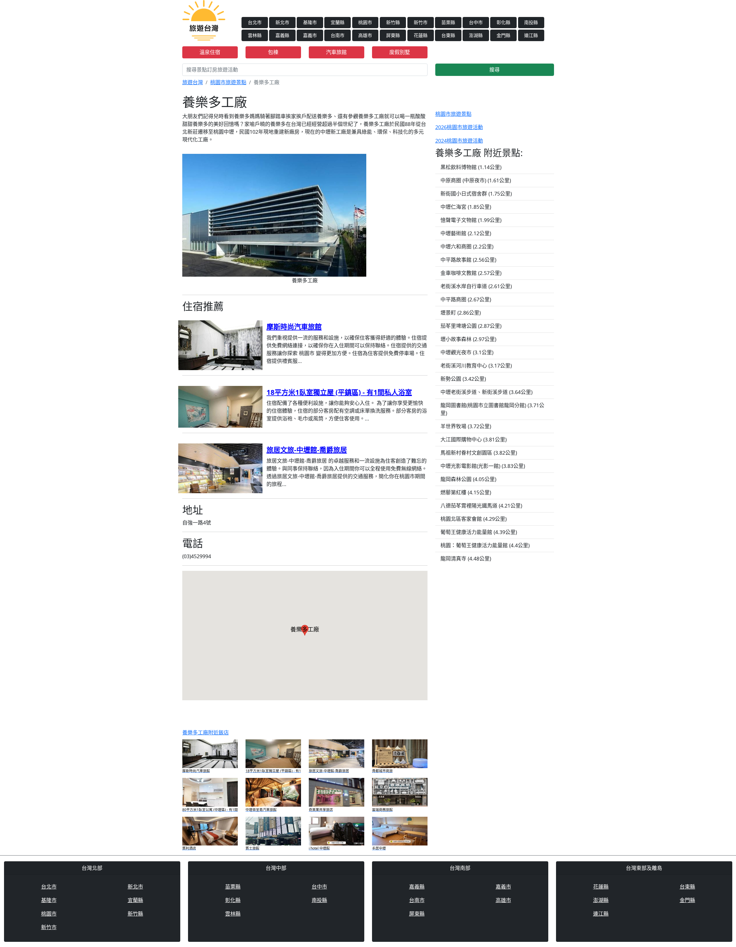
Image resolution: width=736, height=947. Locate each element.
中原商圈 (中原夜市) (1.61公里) (475, 180)
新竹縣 (393, 22)
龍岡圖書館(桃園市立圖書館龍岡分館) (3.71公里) (492, 409)
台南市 (337, 35)
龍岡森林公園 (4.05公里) (468, 479)
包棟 (273, 52)
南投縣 (531, 22)
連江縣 (531, 35)
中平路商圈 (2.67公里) (465, 299)
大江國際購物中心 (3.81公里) (473, 439)
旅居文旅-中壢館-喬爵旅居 (307, 449)
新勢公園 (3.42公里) (463, 378)
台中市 (476, 22)
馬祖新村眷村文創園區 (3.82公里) (478, 452)
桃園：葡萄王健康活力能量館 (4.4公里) (485, 545)
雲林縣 (255, 35)
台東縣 (448, 35)
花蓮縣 (421, 35)
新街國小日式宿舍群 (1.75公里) (476, 193)
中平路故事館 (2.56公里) (468, 259)
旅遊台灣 (192, 82)
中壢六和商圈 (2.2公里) (466, 246)
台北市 (255, 22)
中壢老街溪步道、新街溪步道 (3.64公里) (486, 392)
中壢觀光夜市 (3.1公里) (466, 352)
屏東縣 (393, 35)
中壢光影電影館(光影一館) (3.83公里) (482, 465)
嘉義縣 (282, 35)
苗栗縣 (448, 22)
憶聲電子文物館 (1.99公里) (470, 220)
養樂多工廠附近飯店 (205, 732)
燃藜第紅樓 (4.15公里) (465, 492)
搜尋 (494, 69)
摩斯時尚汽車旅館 (294, 326)
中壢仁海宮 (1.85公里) (465, 206)
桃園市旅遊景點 (228, 82)
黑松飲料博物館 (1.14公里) (470, 167)
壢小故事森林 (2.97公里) (468, 339)
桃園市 (365, 22)
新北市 (282, 22)
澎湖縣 (476, 35)
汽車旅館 (336, 52)
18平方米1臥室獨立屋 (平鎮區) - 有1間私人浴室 (339, 392)
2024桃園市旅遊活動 (459, 140)
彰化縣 (503, 22)
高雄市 (365, 35)
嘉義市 (310, 35)
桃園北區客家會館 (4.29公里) (473, 518)
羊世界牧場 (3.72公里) (465, 426)
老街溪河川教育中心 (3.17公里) (476, 365)
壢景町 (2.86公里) (460, 312)
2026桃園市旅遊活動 (459, 127)
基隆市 (310, 22)
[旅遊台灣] (203, 19)
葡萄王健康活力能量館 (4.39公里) (478, 532)
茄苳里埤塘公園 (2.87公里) (470, 325)
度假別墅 (399, 52)
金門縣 (503, 35)
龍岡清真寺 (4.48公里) (465, 558)
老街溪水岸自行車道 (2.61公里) (476, 286)
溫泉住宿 (210, 52)
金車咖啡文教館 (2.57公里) (470, 272)
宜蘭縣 (337, 22)
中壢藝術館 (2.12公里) (465, 233)
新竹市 (421, 22)
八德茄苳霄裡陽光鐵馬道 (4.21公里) (481, 505)
